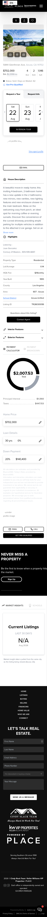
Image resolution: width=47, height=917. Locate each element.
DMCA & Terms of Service (25, 914)
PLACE (28, 881)
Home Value (23, 710)
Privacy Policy (8, 914)
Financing (23, 707)
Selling (23, 703)
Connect (23, 718)
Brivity (21, 910)
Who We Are (23, 714)
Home (23, 691)
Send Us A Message (23, 797)
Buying (23, 699)
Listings (23, 695)
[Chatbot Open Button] (40, 909)
